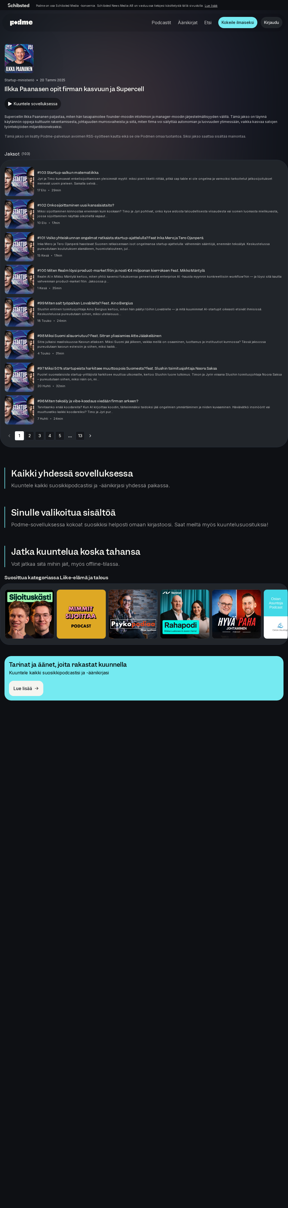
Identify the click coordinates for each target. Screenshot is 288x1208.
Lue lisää (211, 5)
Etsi (208, 22)
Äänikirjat (187, 22)
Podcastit (161, 22)
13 (80, 435)
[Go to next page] (90, 435)
